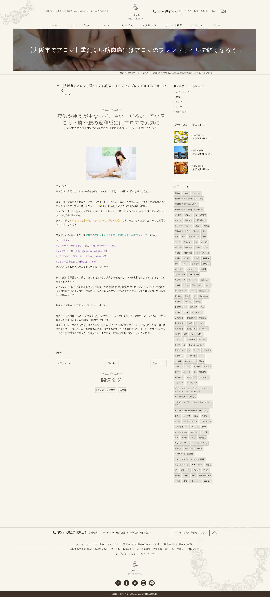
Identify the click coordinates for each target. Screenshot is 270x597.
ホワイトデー (197, 312)
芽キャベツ (193, 280)
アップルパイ (180, 280)
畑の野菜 (197, 367)
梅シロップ (179, 377)
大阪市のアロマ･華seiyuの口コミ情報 (189, 199)
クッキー (195, 264)
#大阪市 (100, 390)
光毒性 (177, 253)
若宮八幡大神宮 (205, 476)
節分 (204, 237)
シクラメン (203, 329)
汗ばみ (186, 312)
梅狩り (177, 372)
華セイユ (188, 220)
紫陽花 (208, 465)
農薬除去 (202, 438)
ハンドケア (179, 339)
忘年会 (177, 476)
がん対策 (207, 367)
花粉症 (196, 258)
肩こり (198, 226)
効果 (204, 427)
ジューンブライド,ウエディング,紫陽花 (190, 459)
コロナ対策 (191, 356)
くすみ (186, 285)
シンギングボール (202, 253)
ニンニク (207, 481)
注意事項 (188, 247)
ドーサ (186, 476)
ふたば (187, 367)
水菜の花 (202, 318)
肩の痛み (186, 258)
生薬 (176, 438)
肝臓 (185, 481)
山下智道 (186, 416)
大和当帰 (205, 416)
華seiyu (198, 302)
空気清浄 (178, 296)
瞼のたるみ (191, 329)
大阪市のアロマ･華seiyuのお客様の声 (189, 210)
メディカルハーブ (190, 421)
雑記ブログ (181, 112)
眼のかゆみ (203, 296)
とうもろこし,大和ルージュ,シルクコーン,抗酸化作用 (193, 403)
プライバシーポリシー (183, 226)
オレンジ (195, 427)
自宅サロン (179, 356)
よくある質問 (201, 215)
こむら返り (206, 350)
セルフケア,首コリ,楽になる (185, 397)
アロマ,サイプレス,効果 (184, 454)
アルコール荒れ (196, 334)
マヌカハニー (192, 269)
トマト (201, 356)
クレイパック (195, 481)
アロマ (59, 353)
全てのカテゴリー (184, 92)
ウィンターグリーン (199, 443)
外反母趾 (178, 302)
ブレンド (196, 470)
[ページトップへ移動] (214, 533)
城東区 (206, 226)
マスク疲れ (205, 280)
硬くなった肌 (197, 285)
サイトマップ (147, 554)
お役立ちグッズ (181, 291)
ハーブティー (194, 274)
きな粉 (177, 285)
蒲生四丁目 (187, 253)
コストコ (185, 264)
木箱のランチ (180, 350)
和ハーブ (186, 372)
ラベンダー (187, 242)
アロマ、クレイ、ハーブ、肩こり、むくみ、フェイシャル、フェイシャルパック (193, 389)
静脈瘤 (177, 312)
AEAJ (196, 416)
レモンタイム (190, 361)
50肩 (206, 247)
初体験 (177, 258)
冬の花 (177, 334)
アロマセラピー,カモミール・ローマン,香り (191, 411)
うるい (192, 291)
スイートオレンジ (182, 427)
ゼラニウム (185, 470)
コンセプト (196, 193)
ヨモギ (177, 416)
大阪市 (177, 193)
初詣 (193, 476)
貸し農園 (178, 361)
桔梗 (190, 323)
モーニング (200, 323)
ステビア (178, 367)
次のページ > (158, 363)
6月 (176, 470)
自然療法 (193, 307)
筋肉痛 (187, 296)
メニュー (188, 215)
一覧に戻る (111, 363)
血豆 (202, 307)
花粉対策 (205, 258)
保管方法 (178, 247)
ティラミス (179, 383)
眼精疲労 (188, 302)
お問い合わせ (201, 220)
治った (206, 470)
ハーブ (179, 107)
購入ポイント (194, 237)
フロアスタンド (181, 307)
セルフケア (194, 432)
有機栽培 (202, 372)
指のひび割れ (180, 274)
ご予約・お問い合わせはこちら (200, 11)
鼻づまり (205, 264)
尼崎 (176, 264)
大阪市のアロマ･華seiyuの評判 (186, 204)
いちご (193, 438)
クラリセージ (206, 421)
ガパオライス (192, 383)
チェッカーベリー (182, 443)
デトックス (179, 269)
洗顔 (185, 334)
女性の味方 (191, 318)
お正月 (177, 481)
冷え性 (177, 421)
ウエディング (197, 465)
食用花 (177, 345)
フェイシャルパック (196, 345)
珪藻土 (208, 285)
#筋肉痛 (122, 390)
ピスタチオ (179, 318)
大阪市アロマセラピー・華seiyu (187, 231)
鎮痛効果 (178, 449)
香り (204, 231)
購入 (176, 237)
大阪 (183, 237)
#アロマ (111, 390)
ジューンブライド (182, 465)
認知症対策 (191, 339)
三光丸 (205, 432)
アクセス (178, 220)
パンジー (202, 339)
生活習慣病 (191, 377)
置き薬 (184, 438)
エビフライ (179, 329)
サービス (178, 215)
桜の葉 (196, 350)
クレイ (179, 102)
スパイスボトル (181, 432)
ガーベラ (204, 242)
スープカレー (204, 377)
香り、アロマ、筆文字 (193, 449)
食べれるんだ (180, 323)
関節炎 (201, 361)
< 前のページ (64, 363)
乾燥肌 (203, 269)
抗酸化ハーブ (204, 291)
